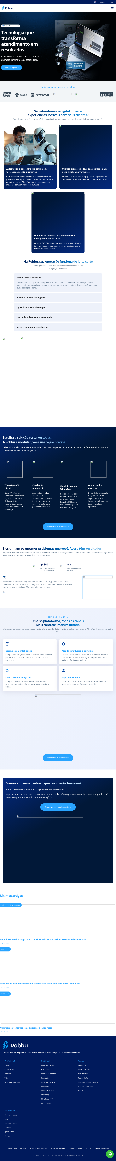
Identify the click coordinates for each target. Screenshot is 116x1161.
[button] (112, 8)
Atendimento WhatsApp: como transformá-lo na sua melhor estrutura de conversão (43, 939)
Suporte (102, 2)
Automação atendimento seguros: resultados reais (26, 1027)
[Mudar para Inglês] (94, 2)
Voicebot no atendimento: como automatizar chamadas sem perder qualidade (40, 983)
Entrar (112, 2)
